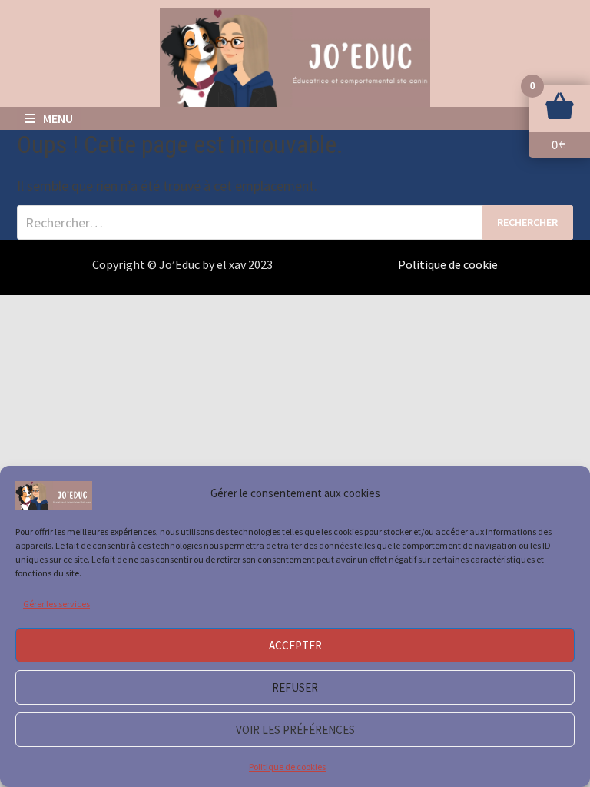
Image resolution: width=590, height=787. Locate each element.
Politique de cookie (448, 264)
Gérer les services (56, 603)
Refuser (295, 687)
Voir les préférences (295, 729)
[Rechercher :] (295, 222)
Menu (58, 118)
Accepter (295, 645)
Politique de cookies (287, 766)
